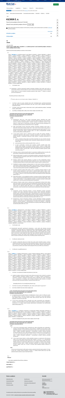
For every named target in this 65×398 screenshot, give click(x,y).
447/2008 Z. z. (15, 310)
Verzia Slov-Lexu (27, 379)
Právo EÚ (31, 8)
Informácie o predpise (10, 33)
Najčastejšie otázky (9, 379)
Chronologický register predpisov (28, 13)
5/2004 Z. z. (14, 253)
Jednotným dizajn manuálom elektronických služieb (24, 395)
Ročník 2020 (37, 13)
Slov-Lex (19, 1)
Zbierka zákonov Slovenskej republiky (16, 13)
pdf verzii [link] (50, 27)
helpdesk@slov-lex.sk (45, 387)
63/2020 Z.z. (43, 13)
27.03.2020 (47, 13)
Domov (7, 13)
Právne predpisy (9, 8)
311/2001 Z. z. (15, 209)
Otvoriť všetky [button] (50, 31)
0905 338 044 (44, 384)
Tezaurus (25, 8)
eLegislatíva (18, 8)
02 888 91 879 (44, 383)
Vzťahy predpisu (9, 36)
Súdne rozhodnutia (39, 8)
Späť (7, 16)
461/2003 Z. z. (14, 54)
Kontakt (25, 384)
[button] (57, 20)
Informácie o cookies (9, 384)
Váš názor (26, 10)
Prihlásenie (56, 4)
